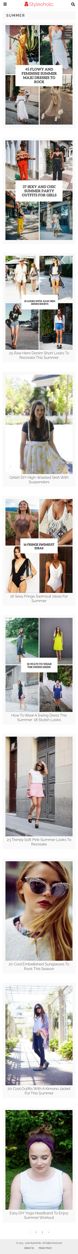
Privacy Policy (45, 1248)
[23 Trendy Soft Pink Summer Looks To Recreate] (39, 835)
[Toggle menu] (5, 4)
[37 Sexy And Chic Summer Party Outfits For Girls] (39, 239)
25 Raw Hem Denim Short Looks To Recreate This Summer (39, 355)
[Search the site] (73, 4)
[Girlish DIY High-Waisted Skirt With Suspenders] (39, 473)
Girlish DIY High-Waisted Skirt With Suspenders (39, 479)
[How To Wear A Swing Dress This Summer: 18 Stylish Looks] (39, 711)
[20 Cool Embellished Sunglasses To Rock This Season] (39, 959)
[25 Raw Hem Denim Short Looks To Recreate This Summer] (39, 348)
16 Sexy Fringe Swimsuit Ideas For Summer (39, 598)
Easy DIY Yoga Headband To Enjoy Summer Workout (39, 1215)
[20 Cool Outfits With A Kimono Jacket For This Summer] (39, 1084)
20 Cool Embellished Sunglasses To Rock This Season (39, 966)
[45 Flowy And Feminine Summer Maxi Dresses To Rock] (39, 123)
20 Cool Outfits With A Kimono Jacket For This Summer (39, 1090)
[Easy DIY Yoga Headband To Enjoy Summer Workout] (39, 1208)
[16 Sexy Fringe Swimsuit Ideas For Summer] (39, 592)
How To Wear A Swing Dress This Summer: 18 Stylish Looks (39, 717)
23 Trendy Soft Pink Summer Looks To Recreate (39, 841)
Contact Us (29, 1248)
